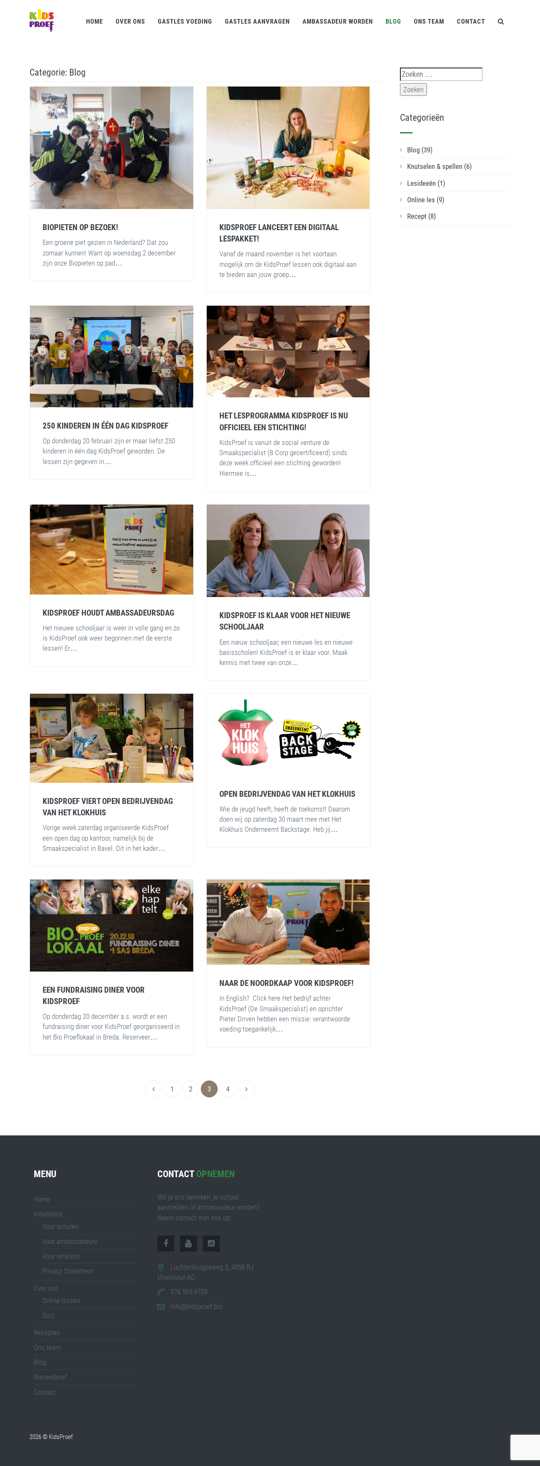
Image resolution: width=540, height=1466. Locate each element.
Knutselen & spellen (439, 166)
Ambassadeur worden (337, 21)
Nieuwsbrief (50, 1377)
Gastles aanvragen (257, 21)
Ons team (429, 21)
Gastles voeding (185, 21)
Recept (421, 216)
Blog (393, 21)
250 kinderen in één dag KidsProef (105, 426)
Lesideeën (426, 183)
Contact (471, 21)
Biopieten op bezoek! (80, 227)
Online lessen (61, 1300)
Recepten (47, 1332)
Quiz (48, 1315)
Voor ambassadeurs (70, 1241)
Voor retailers (61, 1256)
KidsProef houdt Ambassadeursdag (108, 613)
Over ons (130, 21)
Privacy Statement (67, 1271)
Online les (425, 199)
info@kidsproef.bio (196, 1306)
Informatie (48, 1214)
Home (94, 21)
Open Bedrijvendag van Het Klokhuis (287, 794)
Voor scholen (60, 1226)
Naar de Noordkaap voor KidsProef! (286, 983)
